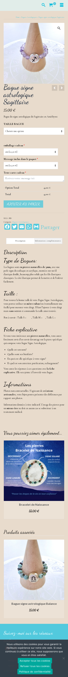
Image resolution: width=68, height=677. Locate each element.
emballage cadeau (14, 145)
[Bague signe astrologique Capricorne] (61, 88)
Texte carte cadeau (15, 172)
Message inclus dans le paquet (21, 159)
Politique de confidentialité (35, 671)
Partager (50, 227)
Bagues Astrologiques (21, 222)
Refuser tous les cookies (35, 666)
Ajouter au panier (23, 204)
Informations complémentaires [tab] (48, 241)
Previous (7, 480)
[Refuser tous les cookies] (63, 658)
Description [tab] (20, 241)
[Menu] (61, 5)
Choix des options (34, 516)
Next (61, 480)
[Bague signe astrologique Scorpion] (54, 88)
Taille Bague (14, 124)
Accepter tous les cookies (35, 660)
